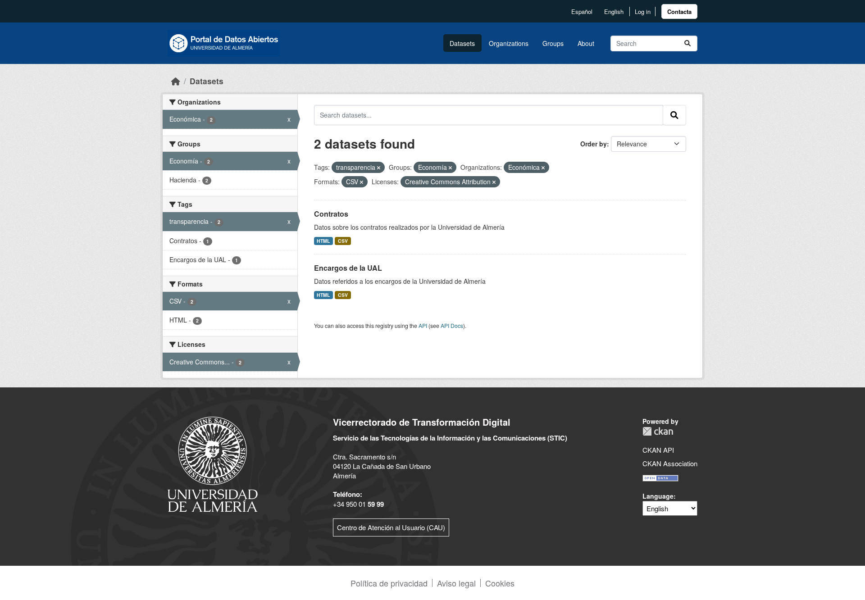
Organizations (508, 43)
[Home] (175, 80)
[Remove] (378, 167)
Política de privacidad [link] (389, 583)
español (581, 11)
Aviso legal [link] (456, 583)
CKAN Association (669, 463)
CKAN (657, 431)
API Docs (452, 325)
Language (658, 495)
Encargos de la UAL (348, 268)
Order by (593, 143)
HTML (323, 240)
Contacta (679, 11)
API (423, 325)
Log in (643, 11)
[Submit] (687, 43)
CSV (343, 240)
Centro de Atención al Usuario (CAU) (391, 527)
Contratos (331, 214)
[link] (679, 11)
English (614, 11)
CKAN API (658, 450)
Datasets (462, 43)
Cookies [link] (499, 583)
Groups (553, 43)
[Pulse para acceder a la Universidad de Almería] (213, 463)
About (586, 43)
